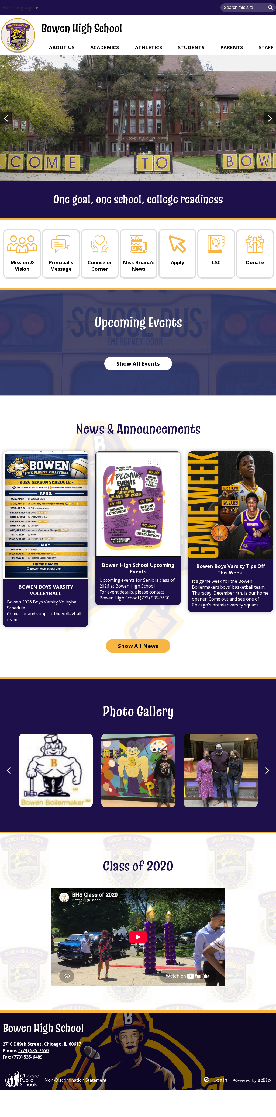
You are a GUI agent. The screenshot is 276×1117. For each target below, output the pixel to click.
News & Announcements (138, 429)
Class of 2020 (138, 866)
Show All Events (138, 363)
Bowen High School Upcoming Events (138, 568)
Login (214, 1080)
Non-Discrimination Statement (75, 1080)
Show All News (138, 646)
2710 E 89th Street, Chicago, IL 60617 (42, 1044)
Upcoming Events (138, 322)
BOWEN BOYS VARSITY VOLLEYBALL (45, 590)
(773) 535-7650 (33, 1050)
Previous (6, 118)
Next (270, 118)
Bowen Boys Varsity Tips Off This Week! (230, 569)
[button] (61, 47)
